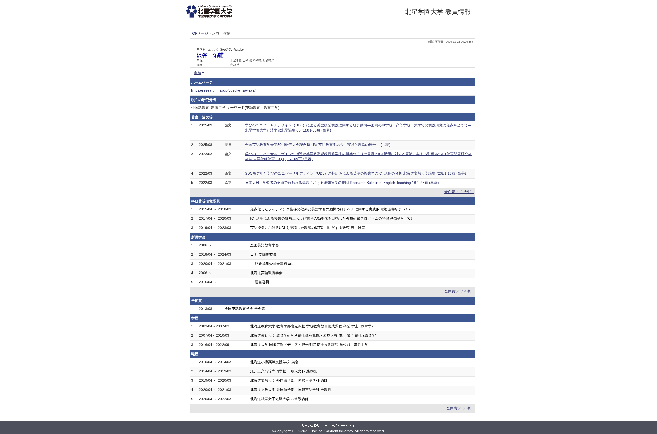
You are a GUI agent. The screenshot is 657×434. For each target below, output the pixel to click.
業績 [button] (197, 73)
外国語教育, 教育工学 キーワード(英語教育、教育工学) (235, 108)
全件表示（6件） (460, 408)
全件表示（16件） (459, 192)
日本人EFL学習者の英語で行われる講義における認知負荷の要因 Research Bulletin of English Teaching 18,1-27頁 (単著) (342, 182)
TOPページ (199, 33)
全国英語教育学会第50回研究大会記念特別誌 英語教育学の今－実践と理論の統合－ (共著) (317, 145)
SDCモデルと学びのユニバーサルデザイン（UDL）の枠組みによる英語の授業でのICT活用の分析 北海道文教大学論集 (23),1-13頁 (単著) (355, 173)
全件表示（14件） (459, 291)
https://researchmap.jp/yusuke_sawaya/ (223, 90)
